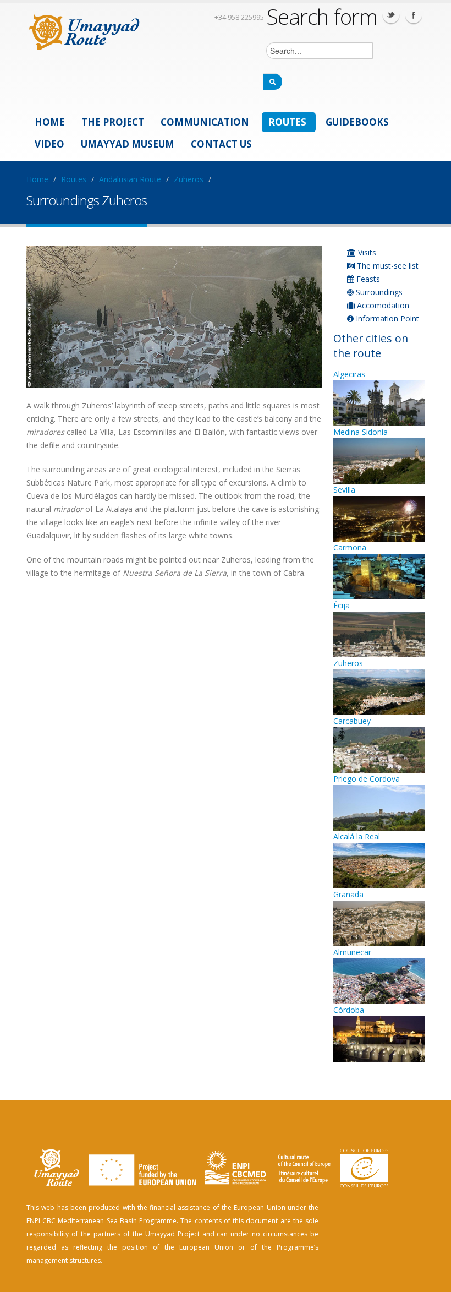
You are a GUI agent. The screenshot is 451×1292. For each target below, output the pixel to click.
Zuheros (189, 179)
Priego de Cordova (366, 778)
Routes (287, 122)
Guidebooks (357, 122)
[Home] (84, 30)
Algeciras (349, 374)
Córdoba (348, 1010)
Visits (366, 252)
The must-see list (387, 265)
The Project (112, 122)
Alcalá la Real (356, 836)
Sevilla (344, 489)
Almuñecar (352, 952)
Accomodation (382, 305)
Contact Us (221, 144)
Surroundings (378, 292)
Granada (348, 894)
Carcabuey (352, 721)
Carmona (349, 547)
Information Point (386, 318)
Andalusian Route (130, 179)
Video (49, 144)
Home (50, 122)
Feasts (367, 279)
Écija (341, 605)
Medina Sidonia (360, 432)
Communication (205, 122)
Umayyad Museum (127, 144)
